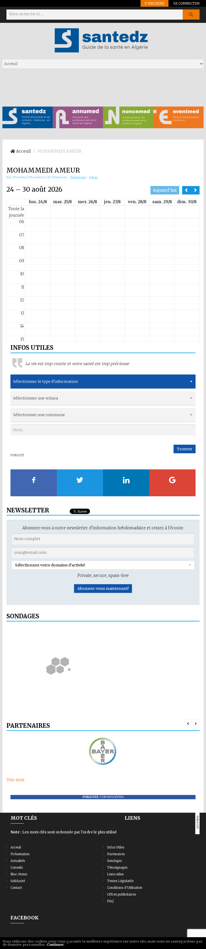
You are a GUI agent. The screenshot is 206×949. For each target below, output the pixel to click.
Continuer (55, 945)
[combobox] (103, 381)
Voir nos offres (112, 797)
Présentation (20, 854)
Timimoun (78, 177)
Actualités (17, 861)
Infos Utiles (115, 847)
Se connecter (186, 3)
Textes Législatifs (120, 881)
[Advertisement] (100, 87)
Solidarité (17, 881)
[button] (103, 565)
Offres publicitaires (121, 894)
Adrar (93, 177)
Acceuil (15, 847)
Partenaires (116, 854)
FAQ (110, 901)
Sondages (114, 861)
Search (191, 14)
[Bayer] (103, 751)
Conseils (16, 867)
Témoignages (117, 867)
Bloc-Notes (18, 874)
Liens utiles (115, 874)
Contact (16, 888)
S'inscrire (154, 3)
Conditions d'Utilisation (124, 888)
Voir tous (15, 779)
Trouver (184, 449)
